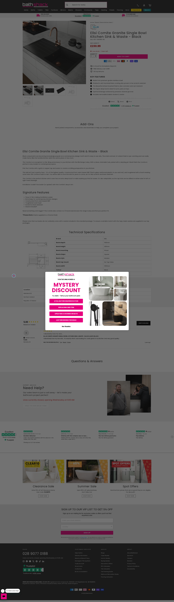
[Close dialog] (13, 275)
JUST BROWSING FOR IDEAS (66, 320)
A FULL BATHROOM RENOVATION (66, 301)
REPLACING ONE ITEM (66, 307)
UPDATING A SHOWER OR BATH (66, 314)
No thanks (66, 326)
